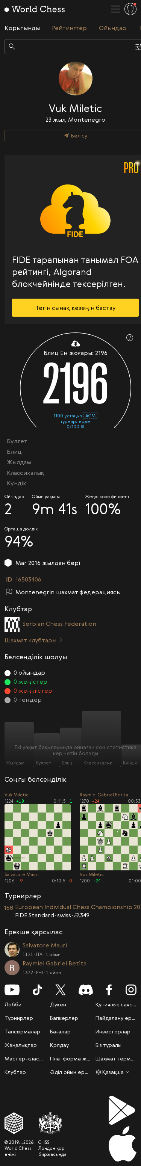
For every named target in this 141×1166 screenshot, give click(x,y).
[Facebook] (109, 989)
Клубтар (15, 1071)
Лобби (13, 1004)
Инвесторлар (113, 1031)
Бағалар (60, 1031)
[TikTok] (37, 989)
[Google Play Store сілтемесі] (122, 1110)
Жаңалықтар (21, 1044)
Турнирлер (19, 1017)
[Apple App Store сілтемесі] (122, 1143)
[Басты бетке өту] (35, 9)
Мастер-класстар (28, 1058)
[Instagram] (131, 989)
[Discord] (86, 989)
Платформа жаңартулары (83, 1058)
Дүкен (58, 1004)
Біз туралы (108, 1044)
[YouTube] (12, 989)
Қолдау (59, 1044)
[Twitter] (60, 989)
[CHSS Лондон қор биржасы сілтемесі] (52, 1123)
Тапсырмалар (22, 1031)
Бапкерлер (64, 1017)
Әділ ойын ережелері (78, 1071)
